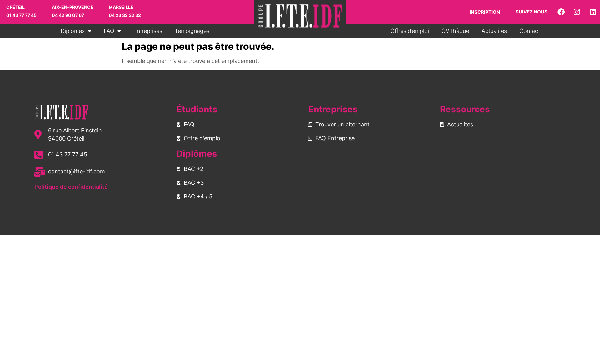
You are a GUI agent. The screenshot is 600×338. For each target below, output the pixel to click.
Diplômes (73, 31)
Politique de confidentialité (71, 186)
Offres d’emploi (409, 31)
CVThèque (455, 31)
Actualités (494, 31)
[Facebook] (561, 12)
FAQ (109, 31)
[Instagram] (577, 12)
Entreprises (147, 31)
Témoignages (192, 31)
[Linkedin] (593, 12)
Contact (529, 31)
